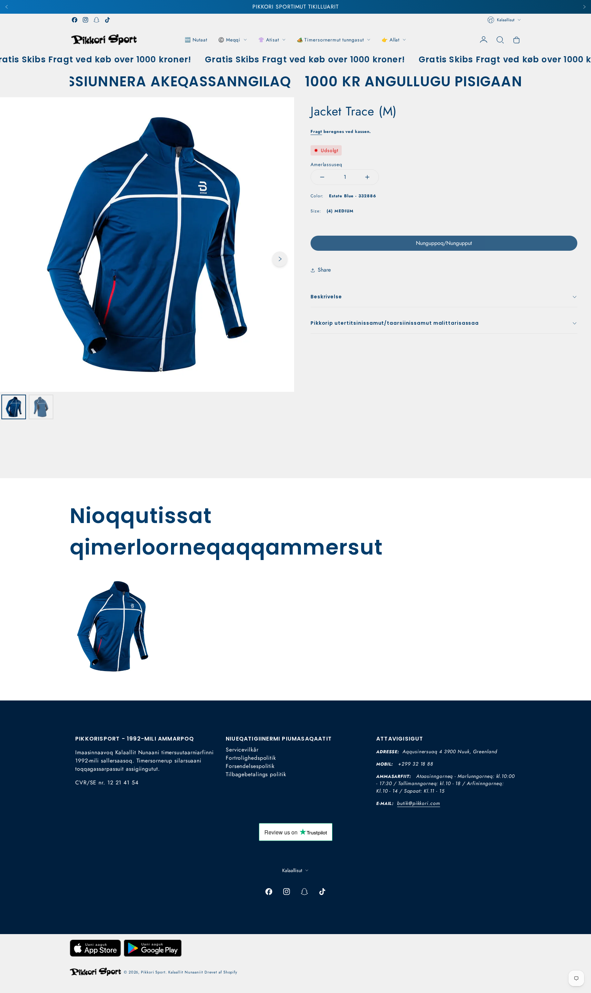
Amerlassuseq (326, 164)
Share (324, 270)
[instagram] (85, 20)
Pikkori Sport (153, 972)
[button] (500, 39)
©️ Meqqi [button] (229, 39)
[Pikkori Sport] (104, 39)
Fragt (316, 131)
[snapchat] (96, 20)
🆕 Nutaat (196, 39)
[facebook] (74, 20)
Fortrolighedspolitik (251, 758)
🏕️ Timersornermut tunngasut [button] (330, 39)
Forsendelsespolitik (250, 766)
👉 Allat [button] (390, 39)
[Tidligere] (7, 7)
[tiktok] (107, 20)
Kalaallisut (505, 20)
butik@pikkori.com (418, 803)
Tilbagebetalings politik (256, 774)
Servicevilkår (242, 750)
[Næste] (584, 7)
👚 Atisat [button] (268, 39)
